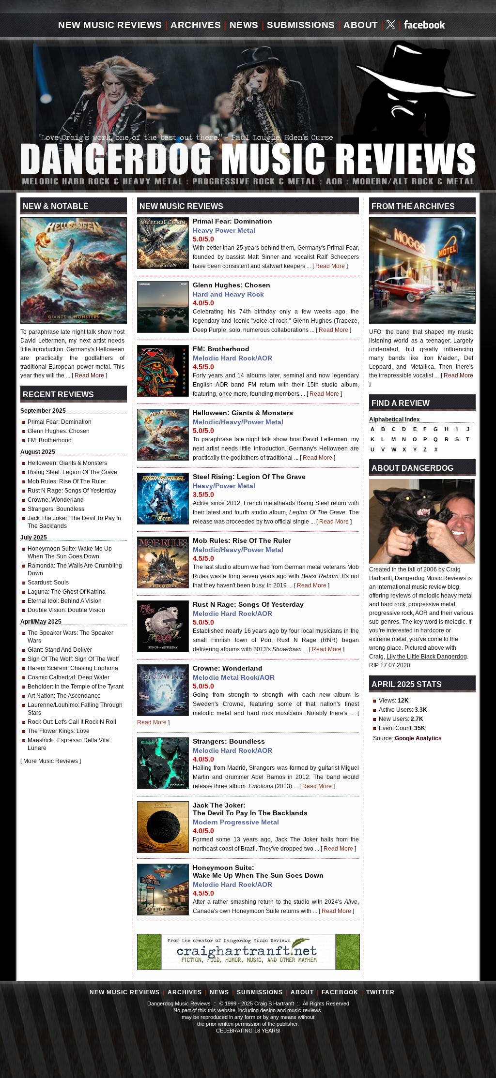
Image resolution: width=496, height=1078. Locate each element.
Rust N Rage (45, 490)
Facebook (340, 992)
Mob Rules (42, 481)
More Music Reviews (50, 761)
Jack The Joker (47, 518)
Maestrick (41, 740)
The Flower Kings (51, 731)
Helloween (42, 463)
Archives (195, 25)
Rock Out (40, 722)
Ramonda (41, 565)
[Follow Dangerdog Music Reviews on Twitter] (391, 25)
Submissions (301, 25)
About (360, 25)
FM (32, 440)
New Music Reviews (110, 25)
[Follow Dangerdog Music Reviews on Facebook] (424, 25)
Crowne (38, 499)
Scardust (39, 582)
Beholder (40, 686)
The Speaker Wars (52, 632)
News (244, 25)
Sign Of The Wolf (50, 659)
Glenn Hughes (47, 431)
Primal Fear (43, 422)
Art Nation (41, 695)
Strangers (40, 509)
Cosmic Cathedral (51, 677)
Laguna (38, 591)
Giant (35, 649)
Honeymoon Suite (51, 548)
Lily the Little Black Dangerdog (427, 656)
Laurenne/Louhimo (53, 705)
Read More (330, 266)
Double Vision (46, 610)
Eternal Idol (43, 601)
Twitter (380, 992)
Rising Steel (44, 472)
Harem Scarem (47, 668)
